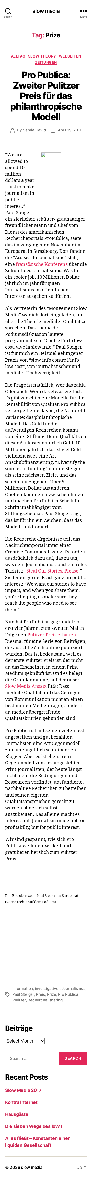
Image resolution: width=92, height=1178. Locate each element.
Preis (40, 994)
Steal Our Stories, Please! (53, 571)
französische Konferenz (42, 264)
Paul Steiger (23, 994)
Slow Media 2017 (23, 1090)
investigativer (47, 988)
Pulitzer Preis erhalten (51, 635)
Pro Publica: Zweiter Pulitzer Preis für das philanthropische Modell (46, 95)
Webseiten (70, 56)
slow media (45, 11)
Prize (51, 994)
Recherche (37, 1000)
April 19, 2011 (69, 130)
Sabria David (34, 130)
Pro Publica (68, 994)
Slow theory (42, 56)
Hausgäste (16, 1114)
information (22, 988)
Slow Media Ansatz (26, 686)
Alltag (18, 56)
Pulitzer (19, 1000)
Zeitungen (46, 62)
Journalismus (73, 988)
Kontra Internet (21, 1102)
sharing (56, 1000)
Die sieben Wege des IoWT (34, 1126)
